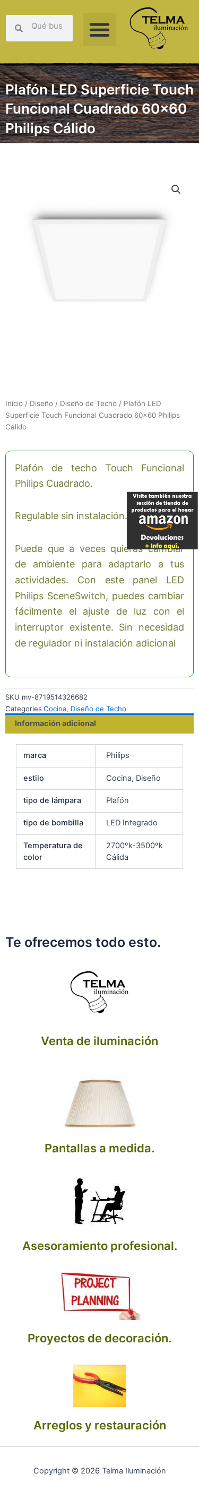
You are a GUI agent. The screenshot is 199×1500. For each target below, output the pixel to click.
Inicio (14, 403)
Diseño (41, 403)
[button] (99, 29)
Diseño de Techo (88, 403)
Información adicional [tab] (55, 723)
